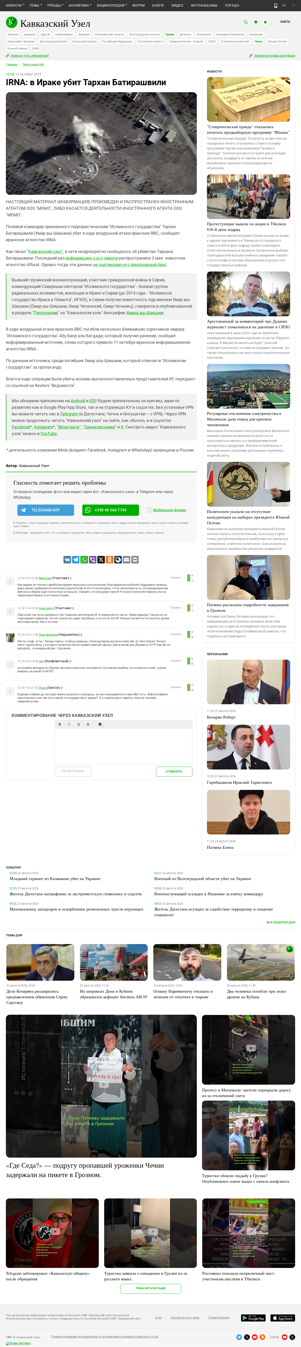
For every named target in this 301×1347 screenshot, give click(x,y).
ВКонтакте (68, 427)
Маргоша (45, 578)
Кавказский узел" (45, 251)
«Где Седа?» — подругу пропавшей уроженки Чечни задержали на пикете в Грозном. (85, 1169)
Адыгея (45, 34)
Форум (138, 5)
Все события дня (281, 922)
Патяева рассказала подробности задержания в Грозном (248, 607)
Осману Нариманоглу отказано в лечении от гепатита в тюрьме (183, 993)
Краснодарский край (53, 41)
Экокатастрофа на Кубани (274, 55)
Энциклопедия (111, 5)
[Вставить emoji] (100, 724)
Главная (11, 64)
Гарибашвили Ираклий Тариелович (239, 782)
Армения (84, 34)
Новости (14, 5)
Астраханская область (109, 34)
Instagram (43, 427)
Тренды (54, 5)
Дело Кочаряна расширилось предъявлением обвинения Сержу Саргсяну (37, 996)
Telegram (69, 413)
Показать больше (151, 1288)
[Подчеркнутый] (78, 724)
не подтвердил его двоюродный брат (130, 264)
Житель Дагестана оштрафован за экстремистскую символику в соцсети (76, 893)
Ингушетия (204, 34)
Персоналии (46, 312)
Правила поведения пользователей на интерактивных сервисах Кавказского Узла (104, 1336)
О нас (158, 1317)
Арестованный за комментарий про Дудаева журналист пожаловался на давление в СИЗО (248, 323)
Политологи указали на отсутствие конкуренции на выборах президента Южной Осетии (248, 517)
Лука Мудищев (48, 634)
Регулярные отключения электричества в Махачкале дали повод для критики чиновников (244, 418)
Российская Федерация (117, 41)
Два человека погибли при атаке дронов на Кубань (256, 993)
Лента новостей (33, 64)
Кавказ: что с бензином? (29, 55)
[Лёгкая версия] (275, 6)
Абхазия (13, 34)
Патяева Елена (220, 847)
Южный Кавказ (17, 48)
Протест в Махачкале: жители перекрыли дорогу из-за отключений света (246, 1092)
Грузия (169, 34)
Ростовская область (150, 41)
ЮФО (35, 48)
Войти (285, 21)
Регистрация (73, 771)
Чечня (258, 41)
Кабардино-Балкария (230, 34)
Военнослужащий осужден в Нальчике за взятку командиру (208, 893)
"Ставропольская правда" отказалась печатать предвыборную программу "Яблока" (248, 129)
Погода (232, 5)
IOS (92, 400)
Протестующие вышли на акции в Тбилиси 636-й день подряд (246, 226)
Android (78, 400)
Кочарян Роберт (221, 717)
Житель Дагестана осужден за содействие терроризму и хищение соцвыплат (213, 911)
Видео (177, 5)
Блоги (158, 5)
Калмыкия (256, 34)
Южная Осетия (277, 41)
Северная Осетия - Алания (186, 41)
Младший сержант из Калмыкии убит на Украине (55, 878)
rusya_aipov (46, 608)
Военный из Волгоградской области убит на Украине (202, 878)
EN (293, 5)
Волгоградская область (145, 34)
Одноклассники (99, 427)
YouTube (48, 433)
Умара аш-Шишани (144, 312)
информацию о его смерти (92, 258)
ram (41, 661)
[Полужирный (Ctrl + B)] (59, 724)
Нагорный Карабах (84, 41)
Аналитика (79, 5)
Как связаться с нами (185, 1317)
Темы (34, 5)
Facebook (21, 427)
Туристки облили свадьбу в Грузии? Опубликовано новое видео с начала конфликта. (246, 1178)
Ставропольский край (235, 41)
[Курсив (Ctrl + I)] (69, 724)
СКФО (212, 41)
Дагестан (185, 34)
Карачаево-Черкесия (21, 41)
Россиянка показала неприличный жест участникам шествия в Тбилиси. (238, 1276)
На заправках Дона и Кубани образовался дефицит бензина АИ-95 (113, 993)
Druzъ (43, 687)
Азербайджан (64, 34)
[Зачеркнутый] (88, 724)
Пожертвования (219, 1317)
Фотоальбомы (204, 5)
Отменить (174, 771)
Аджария (29, 34)
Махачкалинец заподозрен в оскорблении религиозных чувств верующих (76, 909)
